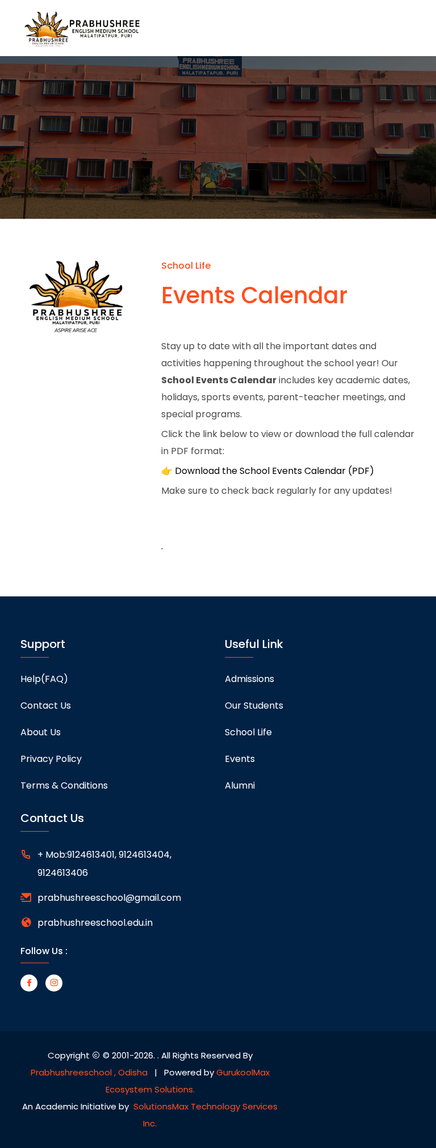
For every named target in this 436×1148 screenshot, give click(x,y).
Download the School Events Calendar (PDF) (274, 470)
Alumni (240, 785)
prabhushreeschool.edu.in (95, 922)
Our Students (254, 705)
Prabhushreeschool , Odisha (89, 1072)
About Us (40, 732)
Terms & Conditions (64, 785)
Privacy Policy (51, 758)
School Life (248, 732)
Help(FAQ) (44, 678)
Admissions (249, 678)
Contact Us (45, 705)
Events (240, 758)
